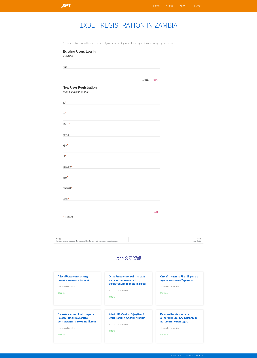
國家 (65, 178)
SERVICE (197, 6)
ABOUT (170, 6)
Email (66, 199)
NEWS (183, 6)
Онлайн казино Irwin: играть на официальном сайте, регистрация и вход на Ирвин (128, 280)
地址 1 (66, 124)
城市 (65, 146)
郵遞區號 (67, 167)
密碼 (65, 67)
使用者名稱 (68, 56)
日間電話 (67, 188)
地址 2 (66, 135)
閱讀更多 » (61, 293)
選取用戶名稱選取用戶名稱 (76, 92)
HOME (156, 6)
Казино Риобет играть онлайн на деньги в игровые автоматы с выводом (179, 318)
